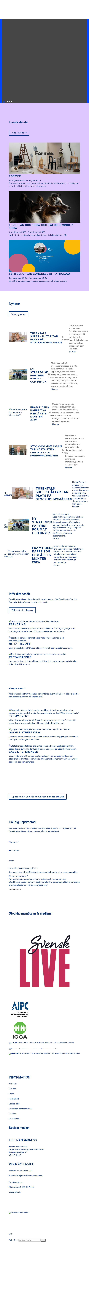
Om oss (12, 1088)
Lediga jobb (14, 1104)
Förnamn (14, 842)
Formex (15, 176)
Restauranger (20, 657)
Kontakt (13, 1083)
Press (11, 1093)
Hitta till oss (19, 643)
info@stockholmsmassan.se (29, 1175)
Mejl (11, 860)
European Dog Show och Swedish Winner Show (41, 226)
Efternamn (14, 850)
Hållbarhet (14, 1099)
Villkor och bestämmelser (20, 1108)
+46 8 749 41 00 (24, 1170)
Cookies (12, 1113)
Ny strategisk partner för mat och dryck (39, 375)
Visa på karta (15, 1192)
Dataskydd (14, 1118)
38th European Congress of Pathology (40, 273)
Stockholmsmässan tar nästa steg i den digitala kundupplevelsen (46, 451)
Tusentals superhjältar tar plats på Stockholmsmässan (46, 338)
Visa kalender (19, 132)
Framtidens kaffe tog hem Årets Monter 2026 (39, 413)
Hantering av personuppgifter (23, 868)
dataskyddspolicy (39, 885)
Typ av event (19, 716)
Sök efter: (13, 1240)
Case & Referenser (23, 751)
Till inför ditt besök (22, 610)
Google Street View (24, 732)
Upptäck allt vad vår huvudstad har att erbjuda (37, 796)
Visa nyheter (18, 314)
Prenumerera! (15, 889)
